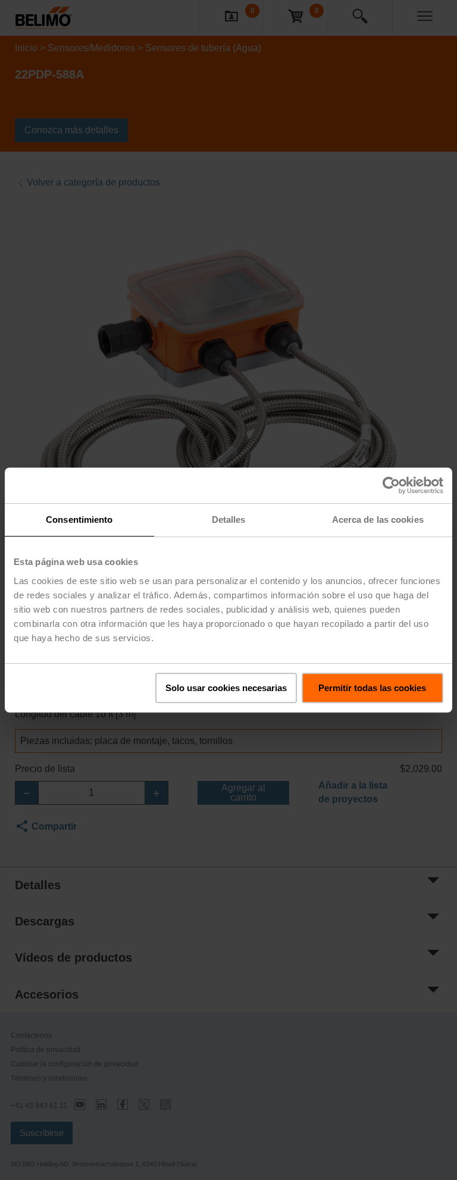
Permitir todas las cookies (372, 688)
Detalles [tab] (229, 519)
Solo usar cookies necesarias (226, 688)
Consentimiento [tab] (79, 519)
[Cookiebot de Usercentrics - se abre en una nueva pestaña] (391, 485)
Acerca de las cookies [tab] (378, 519)
